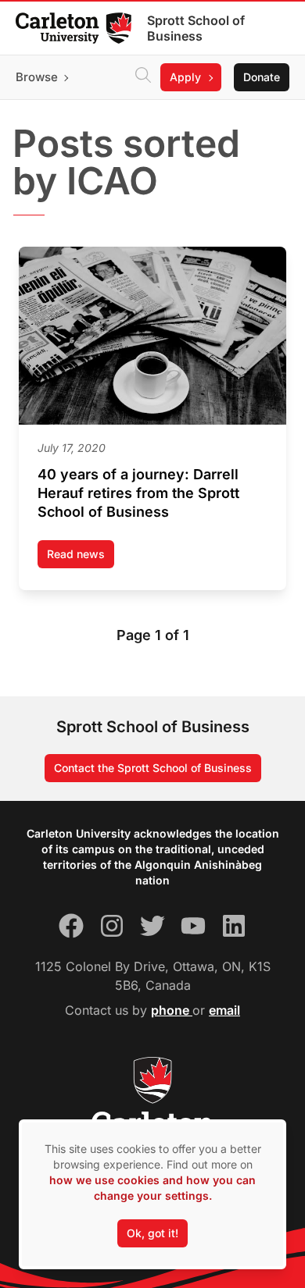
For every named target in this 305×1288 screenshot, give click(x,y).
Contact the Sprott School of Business (153, 767)
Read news (80, 557)
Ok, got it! (152, 1233)
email (224, 1010)
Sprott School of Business (196, 28)
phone (171, 1010)
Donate (261, 77)
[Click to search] (143, 77)
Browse (37, 76)
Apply (185, 77)
